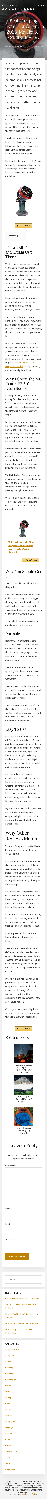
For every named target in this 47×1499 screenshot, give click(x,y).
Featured (9, 1392)
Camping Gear (22, 46)
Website (8, 1239)
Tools (7, 1458)
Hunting (8, 1416)
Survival (8, 1446)
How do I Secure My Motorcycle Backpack (22, 1323)
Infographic (10, 1422)
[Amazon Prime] (35, 556)
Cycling (8, 1386)
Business (8, 1362)
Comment (10, 1166)
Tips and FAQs (11, 1452)
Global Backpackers (19, 7)
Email (8, 1224)
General (8, 1404)
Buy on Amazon (25, 226)
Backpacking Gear (12, 1350)
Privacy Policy (30, 1494)
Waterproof (10, 1470)
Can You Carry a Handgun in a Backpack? (22, 1299)
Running (8, 1434)
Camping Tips (11, 1380)
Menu (41, 6)
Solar (7, 1440)
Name (8, 1209)
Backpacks (9, 1356)
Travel (7, 1464)
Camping (8, 46)
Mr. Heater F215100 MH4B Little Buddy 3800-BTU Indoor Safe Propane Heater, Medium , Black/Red (21, 547)
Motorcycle (9, 1428)
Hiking (8, 1410)
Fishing (8, 1398)
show (20, 236)
